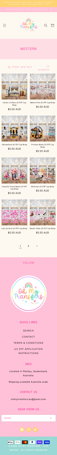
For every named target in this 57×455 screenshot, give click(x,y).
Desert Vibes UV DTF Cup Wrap (42, 228)
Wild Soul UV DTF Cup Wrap (42, 186)
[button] (4, 25)
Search (28, 330)
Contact (28, 336)
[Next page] (36, 246)
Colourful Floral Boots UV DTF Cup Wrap (14, 187)
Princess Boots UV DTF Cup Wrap (42, 145)
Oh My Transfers (29, 446)
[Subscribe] (50, 418)
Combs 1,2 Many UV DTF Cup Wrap (14, 103)
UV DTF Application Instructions (28, 351)
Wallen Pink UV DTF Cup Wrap (42, 102)
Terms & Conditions (28, 343)
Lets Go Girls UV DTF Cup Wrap (14, 228)
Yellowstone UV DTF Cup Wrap (14, 144)
